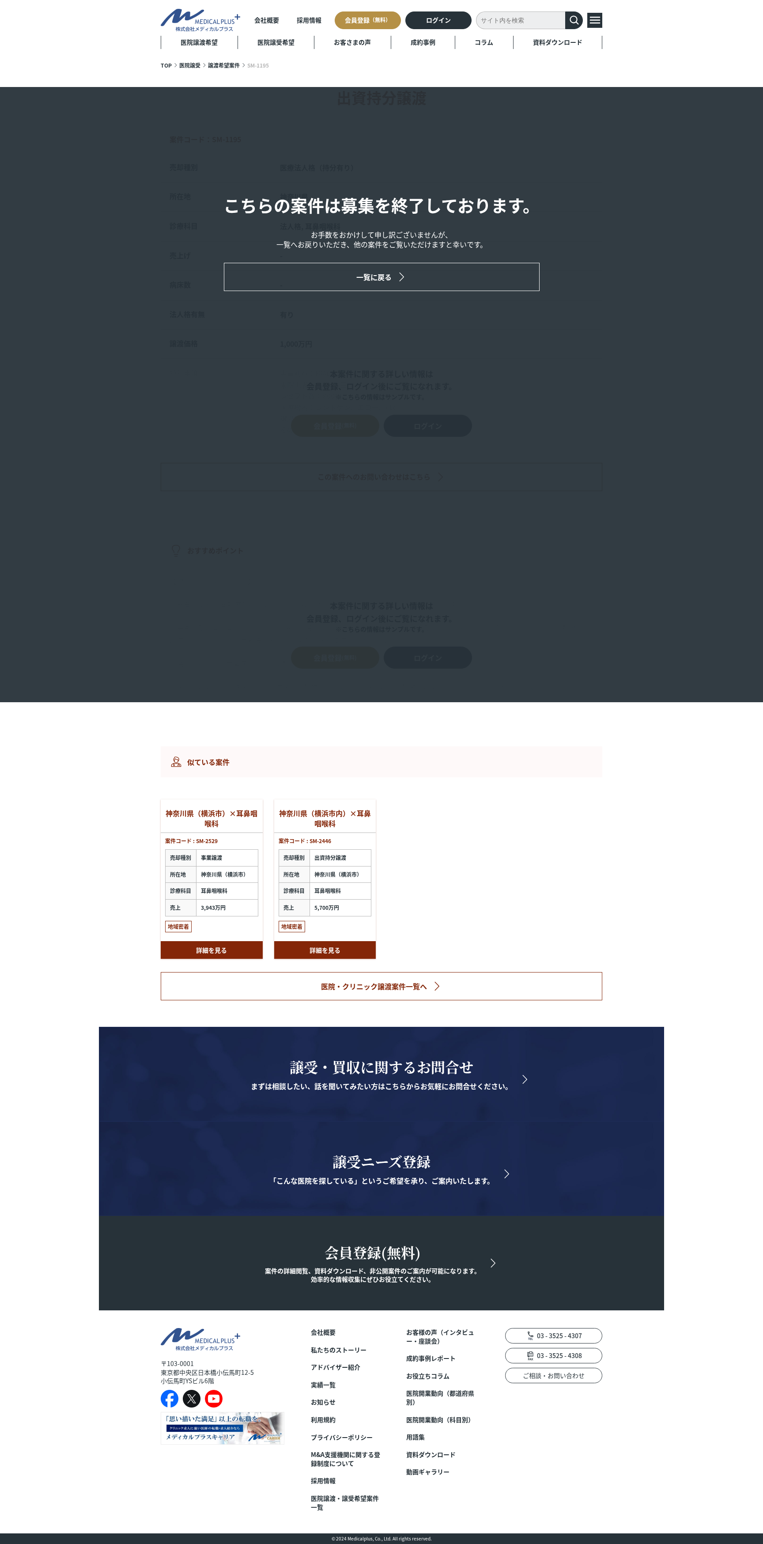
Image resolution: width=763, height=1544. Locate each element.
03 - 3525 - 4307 (559, 1335)
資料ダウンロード (557, 42)
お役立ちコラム (427, 1376)
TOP (166, 65)
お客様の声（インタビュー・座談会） (440, 1336)
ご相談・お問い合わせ (554, 1375)
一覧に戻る (374, 277)
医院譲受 (189, 65)
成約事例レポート (431, 1358)
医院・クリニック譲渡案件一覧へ (374, 986)
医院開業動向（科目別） (440, 1419)
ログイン (438, 19)
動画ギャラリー (427, 1472)
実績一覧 (323, 1385)
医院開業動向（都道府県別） (440, 1397)
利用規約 (323, 1419)
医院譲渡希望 (199, 42)
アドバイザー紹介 (335, 1367)
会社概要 (266, 19)
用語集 (415, 1437)
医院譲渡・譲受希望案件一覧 (345, 1502)
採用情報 (309, 19)
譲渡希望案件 (224, 65)
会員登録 (368, 19)
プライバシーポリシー (342, 1437)
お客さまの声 (352, 42)
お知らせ (323, 1402)
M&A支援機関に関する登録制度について (345, 1459)
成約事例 (423, 42)
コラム (484, 42)
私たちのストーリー (338, 1350)
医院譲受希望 (276, 42)
